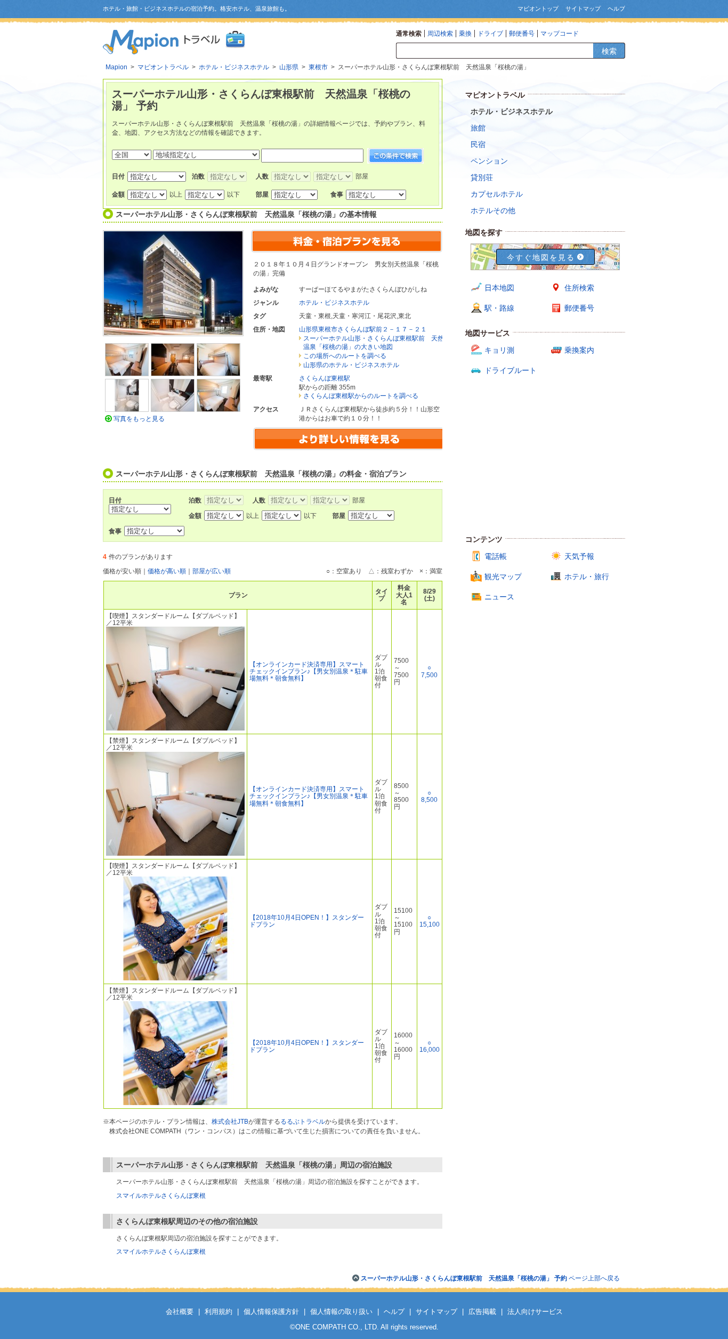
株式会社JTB (230, 1121)
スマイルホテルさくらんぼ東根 (161, 1195)
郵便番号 (522, 33)
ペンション (489, 161)
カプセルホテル (497, 194)
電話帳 (495, 556)
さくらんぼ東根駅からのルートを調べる (360, 396)
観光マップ (503, 576)
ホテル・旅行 (586, 576)
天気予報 (579, 556)
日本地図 (499, 287)
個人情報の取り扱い (341, 1312)
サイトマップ (583, 8)
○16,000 (429, 1046)
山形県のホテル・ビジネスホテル (351, 365)
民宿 (478, 144)
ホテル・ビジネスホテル (334, 302)
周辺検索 (440, 33)
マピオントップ (538, 8)
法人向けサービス (535, 1312)
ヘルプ (616, 8)
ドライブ (490, 33)
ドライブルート (510, 370)
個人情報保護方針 (271, 1312)
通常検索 (409, 33)
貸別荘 (482, 177)
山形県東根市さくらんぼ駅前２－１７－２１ (363, 329)
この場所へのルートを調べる (344, 356)
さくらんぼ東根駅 (324, 378)
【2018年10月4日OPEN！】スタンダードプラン (306, 921)
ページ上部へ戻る (490, 1278)
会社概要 (179, 1312)
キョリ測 (499, 350)
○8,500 (429, 796)
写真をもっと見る (139, 419)
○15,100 (429, 921)
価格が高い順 (167, 571)
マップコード (559, 33)
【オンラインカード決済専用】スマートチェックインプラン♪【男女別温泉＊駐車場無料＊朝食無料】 (308, 671)
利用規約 (218, 1312)
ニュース (499, 597)
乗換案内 (579, 350)
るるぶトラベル (302, 1121)
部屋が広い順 (211, 571)
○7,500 (429, 671)
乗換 (465, 33)
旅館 (478, 128)
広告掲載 (482, 1312)
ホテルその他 (493, 210)
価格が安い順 (122, 571)
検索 (609, 51)
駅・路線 (499, 308)
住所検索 (579, 287)
